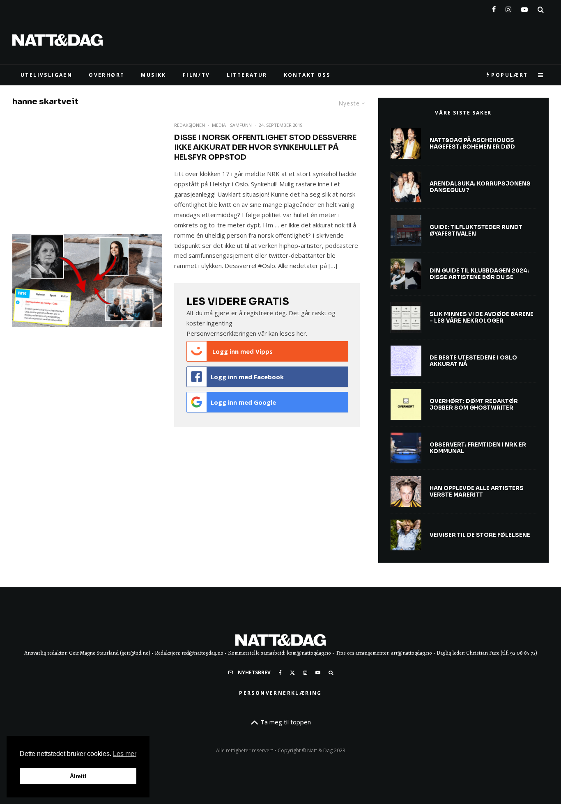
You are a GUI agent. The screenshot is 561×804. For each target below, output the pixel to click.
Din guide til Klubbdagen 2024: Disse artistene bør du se (479, 274)
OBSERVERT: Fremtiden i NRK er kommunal (478, 448)
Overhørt (106, 74)
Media (219, 125)
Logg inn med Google (243, 402)
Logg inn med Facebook (247, 377)
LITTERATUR (247, 74)
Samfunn (241, 125)
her (301, 333)
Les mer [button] (124, 753)
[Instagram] (508, 8)
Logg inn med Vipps (242, 351)
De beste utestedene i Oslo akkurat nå (473, 361)
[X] (292, 672)
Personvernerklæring (280, 692)
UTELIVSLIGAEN (46, 74)
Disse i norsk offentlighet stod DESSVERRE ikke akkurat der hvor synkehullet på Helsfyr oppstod (265, 147)
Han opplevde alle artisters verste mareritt (477, 491)
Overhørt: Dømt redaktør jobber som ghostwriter (474, 404)
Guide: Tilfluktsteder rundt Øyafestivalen (476, 230)
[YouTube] (524, 8)
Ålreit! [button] (78, 776)
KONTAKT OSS (307, 74)
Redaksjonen (189, 125)
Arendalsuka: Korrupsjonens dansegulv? (480, 187)
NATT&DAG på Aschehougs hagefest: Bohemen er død (472, 143)
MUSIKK (153, 74)
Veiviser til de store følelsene (480, 535)
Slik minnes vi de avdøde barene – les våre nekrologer (481, 317)
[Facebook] (494, 8)
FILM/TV (196, 74)
